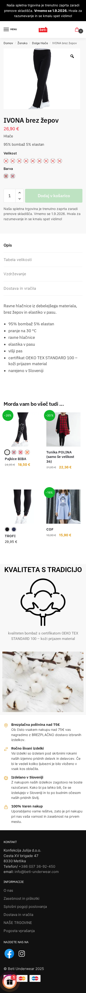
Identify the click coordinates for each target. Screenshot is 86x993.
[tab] (43, 245)
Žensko (22, 43)
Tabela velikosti (18, 259)
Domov (8, 43)
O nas (8, 890)
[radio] (7, 452)
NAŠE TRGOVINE (18, 922)
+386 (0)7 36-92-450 (37, 866)
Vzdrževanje (15, 273)
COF (50, 529)
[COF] (63, 507)
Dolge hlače (40, 43)
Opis (8, 245)
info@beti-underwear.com (37, 871)
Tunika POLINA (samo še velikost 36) (60, 457)
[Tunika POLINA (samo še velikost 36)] (63, 429)
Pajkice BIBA (15, 459)
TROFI (10, 536)
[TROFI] (22, 507)
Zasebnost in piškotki (21, 898)
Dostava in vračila (20, 288)
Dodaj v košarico (54, 195)
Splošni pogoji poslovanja (25, 906)
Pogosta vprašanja (19, 930)
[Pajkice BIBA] (22, 429)
